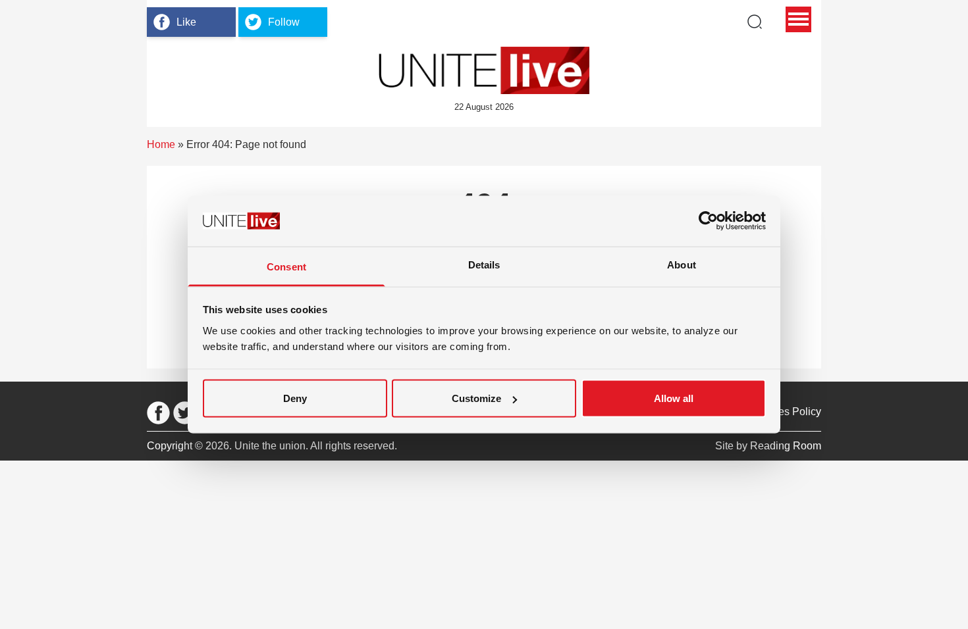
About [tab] (681, 264)
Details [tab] (484, 264)
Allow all (673, 398)
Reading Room (785, 445)
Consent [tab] (286, 266)
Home (161, 144)
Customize (476, 398)
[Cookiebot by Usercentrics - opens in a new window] (708, 221)
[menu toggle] (798, 19)
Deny (295, 398)
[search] (755, 22)
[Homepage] (484, 70)
